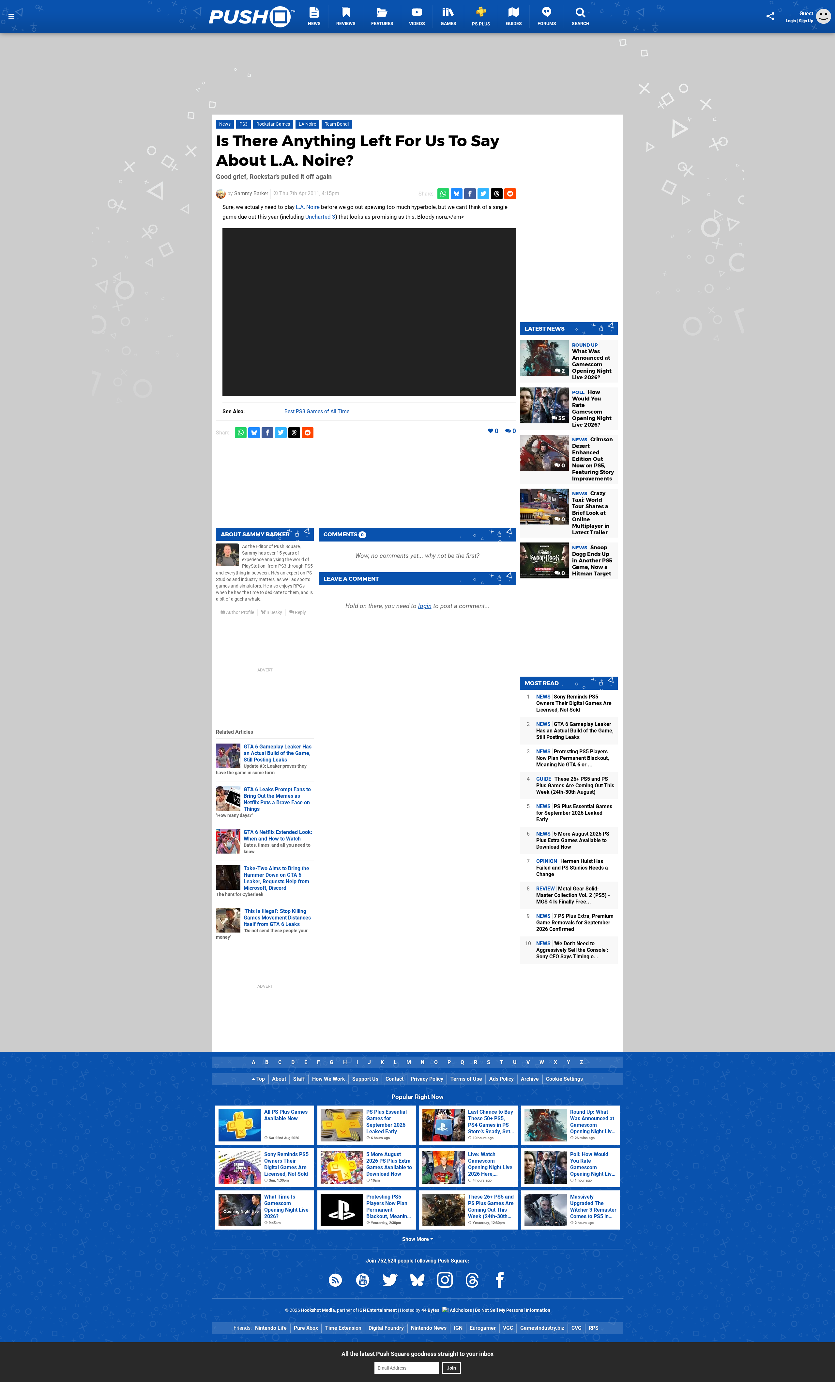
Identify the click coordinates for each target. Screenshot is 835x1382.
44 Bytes (430, 1310)
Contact (394, 1079)
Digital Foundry (386, 1328)
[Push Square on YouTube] (363, 1281)
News (225, 124)
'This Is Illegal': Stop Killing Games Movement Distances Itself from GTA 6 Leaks (277, 917)
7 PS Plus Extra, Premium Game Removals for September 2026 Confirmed (575, 922)
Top (260, 1079)
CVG (576, 1328)
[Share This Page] (770, 16)
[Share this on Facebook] (470, 193)
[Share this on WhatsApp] (443, 193)
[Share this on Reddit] (510, 193)
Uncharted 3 (320, 216)
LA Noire (307, 124)
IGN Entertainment (377, 1310)
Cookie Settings (564, 1079)
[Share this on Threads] (497, 193)
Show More (416, 1239)
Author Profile (239, 612)
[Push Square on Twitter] (390, 1281)
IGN (458, 1328)
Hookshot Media (318, 1310)
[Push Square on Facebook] (500, 1281)
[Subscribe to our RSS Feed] (335, 1281)
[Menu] (11, 16)
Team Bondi (337, 124)
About (279, 1079)
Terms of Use (466, 1079)
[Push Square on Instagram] (445, 1281)
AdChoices (460, 1310)
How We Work (328, 1079)
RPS (594, 1328)
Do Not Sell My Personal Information (512, 1310)
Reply (300, 612)
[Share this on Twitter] (483, 193)
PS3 (243, 124)
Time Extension (343, 1328)
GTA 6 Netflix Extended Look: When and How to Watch (278, 835)
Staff (299, 1079)
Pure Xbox (306, 1328)
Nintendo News (429, 1328)
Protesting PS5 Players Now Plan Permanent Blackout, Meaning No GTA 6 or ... (572, 758)
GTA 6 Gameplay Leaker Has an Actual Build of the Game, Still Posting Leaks (277, 753)
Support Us (365, 1079)
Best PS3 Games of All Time (316, 411)
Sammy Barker (251, 193)
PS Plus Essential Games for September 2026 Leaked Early (574, 813)
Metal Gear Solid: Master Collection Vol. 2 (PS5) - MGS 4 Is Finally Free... (573, 895)
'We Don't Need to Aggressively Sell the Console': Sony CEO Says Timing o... (572, 950)
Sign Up (806, 20)
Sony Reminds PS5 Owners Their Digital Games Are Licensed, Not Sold (574, 703)
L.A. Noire (308, 207)
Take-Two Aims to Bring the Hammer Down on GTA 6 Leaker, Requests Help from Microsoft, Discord (276, 878)
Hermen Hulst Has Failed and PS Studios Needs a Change (572, 867)
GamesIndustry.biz (542, 1328)
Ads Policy (501, 1079)
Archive (530, 1079)
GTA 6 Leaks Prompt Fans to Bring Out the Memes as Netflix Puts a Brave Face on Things (277, 799)
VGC (508, 1328)
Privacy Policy (427, 1079)
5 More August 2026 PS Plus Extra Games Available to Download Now (572, 840)
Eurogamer (483, 1328)
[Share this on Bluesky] (457, 193)
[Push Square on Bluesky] (417, 1281)
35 (561, 418)
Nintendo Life (271, 1328)
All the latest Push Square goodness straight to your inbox (417, 1353)
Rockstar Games (273, 124)
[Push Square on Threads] (472, 1281)
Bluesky (274, 612)
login (425, 606)
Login (791, 20)
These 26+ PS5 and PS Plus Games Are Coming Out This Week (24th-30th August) (575, 785)
